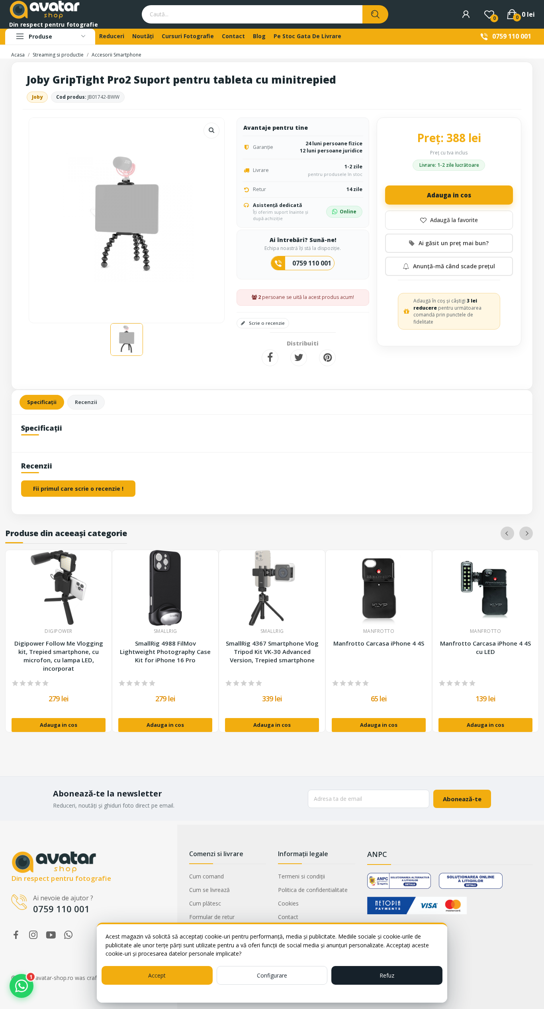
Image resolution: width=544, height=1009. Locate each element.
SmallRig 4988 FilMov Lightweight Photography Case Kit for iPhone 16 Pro (165, 651)
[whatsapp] (68, 935)
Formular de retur (212, 917)
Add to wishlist (449, 220)
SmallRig (165, 631)
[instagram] (33, 935)
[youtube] (51, 935)
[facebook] (16, 935)
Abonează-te (462, 799)
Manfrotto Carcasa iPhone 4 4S (378, 643)
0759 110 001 (511, 36)
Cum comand (206, 876)
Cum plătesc (205, 903)
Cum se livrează (209, 890)
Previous (507, 533)
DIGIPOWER (58, 631)
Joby (37, 97)
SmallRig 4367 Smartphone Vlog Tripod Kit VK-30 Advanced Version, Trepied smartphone (272, 651)
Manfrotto (379, 631)
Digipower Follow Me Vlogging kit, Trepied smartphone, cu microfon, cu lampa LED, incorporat (58, 655)
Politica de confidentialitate (313, 890)
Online (348, 211)
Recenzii (86, 402)
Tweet (298, 357)
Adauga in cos (449, 195)
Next (526, 533)
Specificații (42, 402)
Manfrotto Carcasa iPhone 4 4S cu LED (485, 647)
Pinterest (327, 357)
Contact (288, 917)
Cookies (288, 903)
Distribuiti (270, 357)
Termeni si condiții (301, 876)
